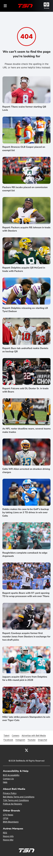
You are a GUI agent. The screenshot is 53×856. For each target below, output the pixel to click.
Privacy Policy (9, 793)
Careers (15, 735)
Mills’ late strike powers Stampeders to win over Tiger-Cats (26, 718)
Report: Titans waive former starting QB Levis (24, 108)
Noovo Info (8, 836)
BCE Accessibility (11, 775)
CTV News (8, 814)
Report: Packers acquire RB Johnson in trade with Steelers (26, 229)
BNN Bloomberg (11, 822)
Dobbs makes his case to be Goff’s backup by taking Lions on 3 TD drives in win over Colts (25, 512)
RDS (5, 832)
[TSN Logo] (25, 6)
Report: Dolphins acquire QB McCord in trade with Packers (23, 269)
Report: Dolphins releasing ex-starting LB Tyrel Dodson (25, 309)
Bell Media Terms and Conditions (18, 796)
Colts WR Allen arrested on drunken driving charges (26, 470)
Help (5, 782)
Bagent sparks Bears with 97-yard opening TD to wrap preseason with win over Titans (25, 594)
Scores (46, 8)
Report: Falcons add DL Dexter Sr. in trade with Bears (25, 390)
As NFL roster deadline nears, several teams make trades (26, 430)
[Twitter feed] (26, 750)
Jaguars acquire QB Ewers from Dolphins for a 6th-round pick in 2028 (24, 678)
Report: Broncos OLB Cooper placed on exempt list (23, 148)
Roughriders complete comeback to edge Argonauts (24, 554)
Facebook (8, 739)
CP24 (5, 818)
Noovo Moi (8, 839)
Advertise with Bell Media (34, 735)
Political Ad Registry (12, 804)
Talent (6, 735)
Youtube (31, 739)
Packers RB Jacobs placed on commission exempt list (25, 189)
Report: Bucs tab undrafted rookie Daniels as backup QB (25, 350)
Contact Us (8, 778)
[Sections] (5, 6)
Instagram (20, 739)
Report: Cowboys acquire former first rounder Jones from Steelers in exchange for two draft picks (26, 636)
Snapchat (42, 739)
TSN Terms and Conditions (16, 800)
